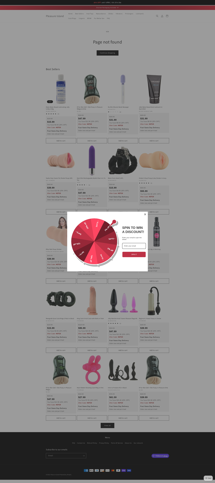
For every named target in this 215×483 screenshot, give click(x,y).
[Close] (145, 214)
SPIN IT (134, 254)
